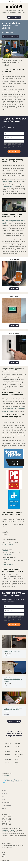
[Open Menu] (2, 1)
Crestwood (17, 746)
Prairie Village (8, 743)
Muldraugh (7, 756)
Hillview (16, 759)
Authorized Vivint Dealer (8, 830)
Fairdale (16, 762)
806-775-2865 (5, 541)
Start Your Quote (14, 152)
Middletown (17, 743)
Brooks (6, 741)
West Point (7, 762)
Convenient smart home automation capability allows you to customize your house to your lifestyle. (13, 221)
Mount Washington (19, 754)
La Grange (17, 764)
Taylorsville (7, 754)
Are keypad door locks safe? (12, 651)
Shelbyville (17, 756)
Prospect (7, 764)
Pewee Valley (17, 741)
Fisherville (7, 746)
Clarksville (7, 749)
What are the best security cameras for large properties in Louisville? (13, 679)
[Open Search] (23, 1)
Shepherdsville (8, 759)
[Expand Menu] (14, 9)
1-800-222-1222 (5, 559)
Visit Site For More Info (7, 544)
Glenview (17, 749)
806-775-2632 (5, 550)
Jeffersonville (18, 751)
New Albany (7, 751)
